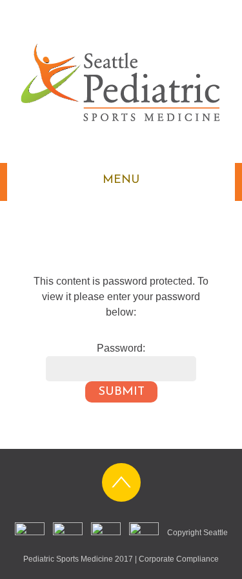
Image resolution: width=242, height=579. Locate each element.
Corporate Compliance (179, 559)
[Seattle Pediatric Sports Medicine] (121, 116)
